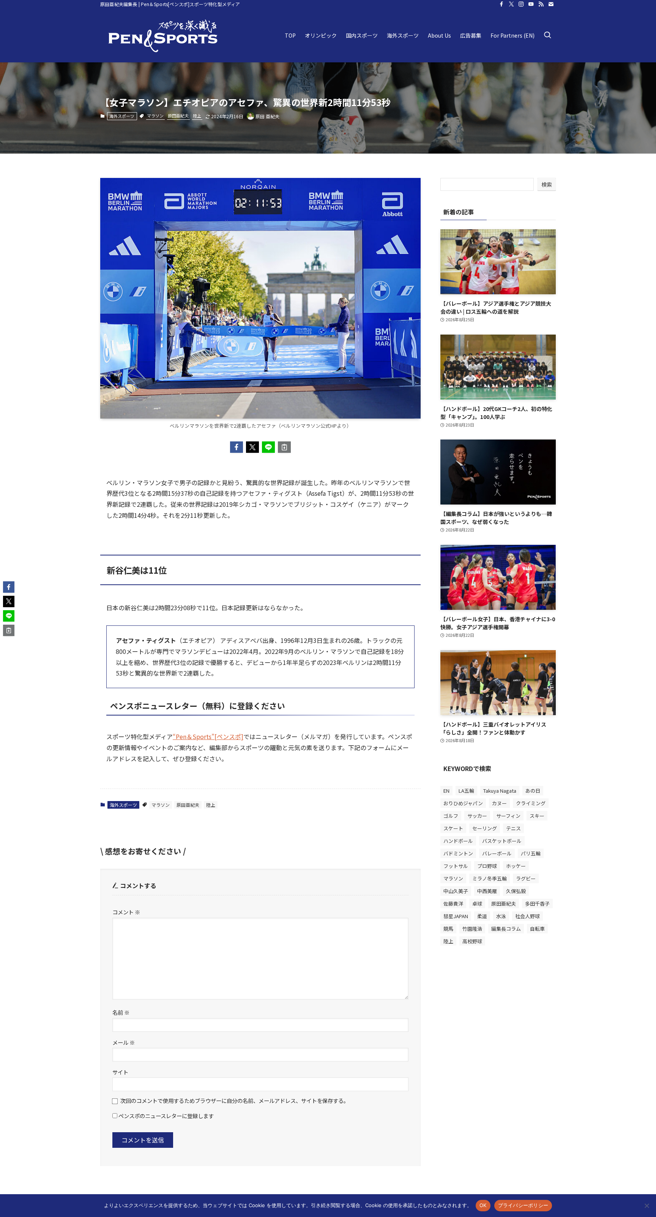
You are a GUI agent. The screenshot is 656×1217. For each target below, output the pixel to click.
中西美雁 (487, 890)
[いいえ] (646, 1205)
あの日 (532, 790)
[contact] (551, 4)
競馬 (448, 928)
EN (446, 790)
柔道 (482, 915)
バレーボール (497, 853)
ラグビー (526, 878)
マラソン (155, 116)
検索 (546, 184)
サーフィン (508, 815)
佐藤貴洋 (453, 903)
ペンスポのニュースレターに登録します (165, 1116)
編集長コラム (506, 928)
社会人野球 (527, 915)
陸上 (197, 116)
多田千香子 (537, 903)
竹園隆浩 (472, 928)
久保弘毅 (516, 890)
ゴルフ (450, 815)
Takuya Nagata (499, 790)
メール (123, 1042)
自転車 (537, 928)
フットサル (455, 865)
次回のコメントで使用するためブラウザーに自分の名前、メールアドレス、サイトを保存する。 (234, 1100)
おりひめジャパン (463, 802)
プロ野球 (487, 865)
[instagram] (521, 4)
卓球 (477, 903)
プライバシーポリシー (523, 1205)
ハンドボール (458, 840)
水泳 (501, 915)
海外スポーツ (121, 116)
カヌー (499, 802)
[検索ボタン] (547, 35)
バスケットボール (502, 840)
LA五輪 (466, 790)
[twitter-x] (511, 4)
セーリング (484, 827)
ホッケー (516, 865)
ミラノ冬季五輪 (489, 878)
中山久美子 (455, 890)
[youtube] (531, 4)
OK (483, 1205)
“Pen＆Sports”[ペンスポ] (208, 736)
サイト (120, 1072)
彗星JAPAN (455, 915)
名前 (120, 1012)
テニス (513, 827)
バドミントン (458, 853)
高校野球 (472, 940)
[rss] (541, 4)
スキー (537, 815)
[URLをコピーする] (284, 447)
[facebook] (501, 4)
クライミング (531, 802)
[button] (236, 447)
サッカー (477, 815)
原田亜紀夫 (178, 116)
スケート (453, 827)
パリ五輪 (531, 853)
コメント (126, 912)
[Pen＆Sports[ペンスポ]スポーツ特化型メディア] (163, 35)
